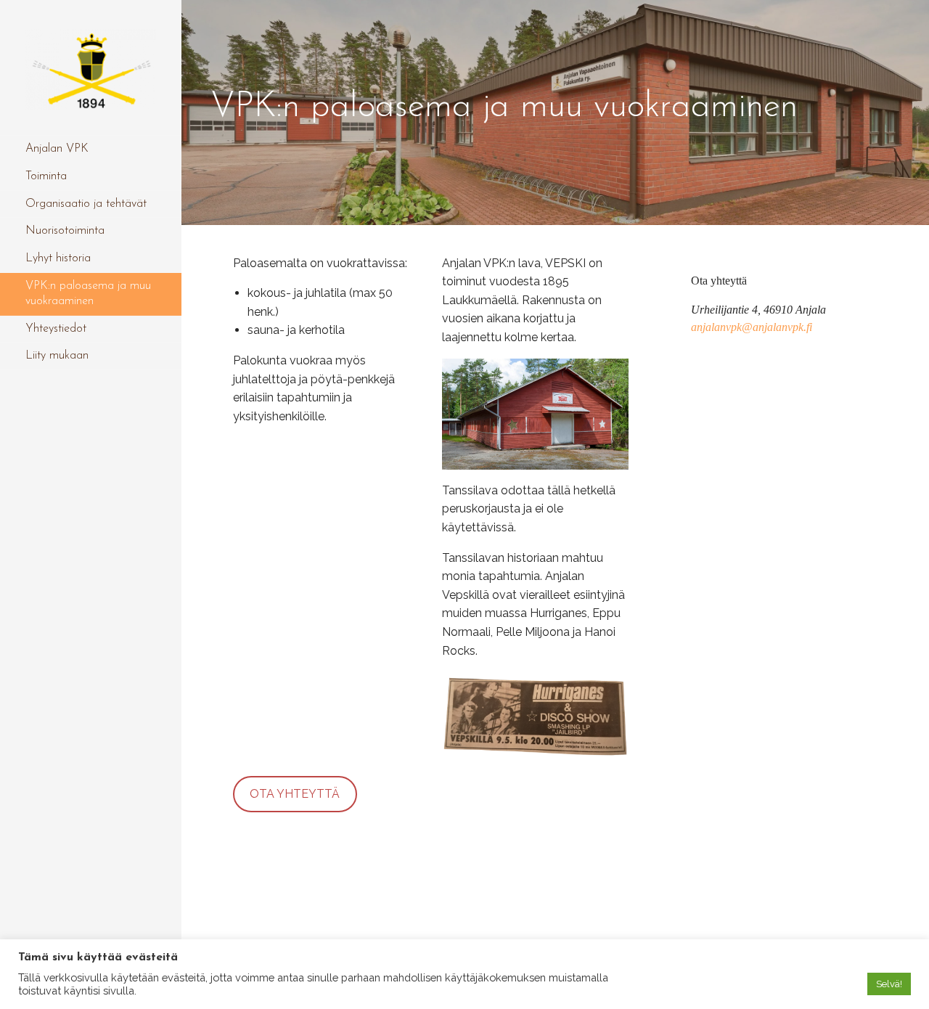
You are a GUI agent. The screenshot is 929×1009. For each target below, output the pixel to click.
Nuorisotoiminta (65, 231)
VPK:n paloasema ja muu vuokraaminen (88, 293)
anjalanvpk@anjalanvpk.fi (751, 327)
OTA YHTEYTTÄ (295, 794)
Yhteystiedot (55, 329)
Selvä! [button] (889, 984)
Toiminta (46, 176)
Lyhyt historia (58, 258)
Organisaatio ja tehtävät (86, 204)
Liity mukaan (57, 355)
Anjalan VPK (57, 149)
